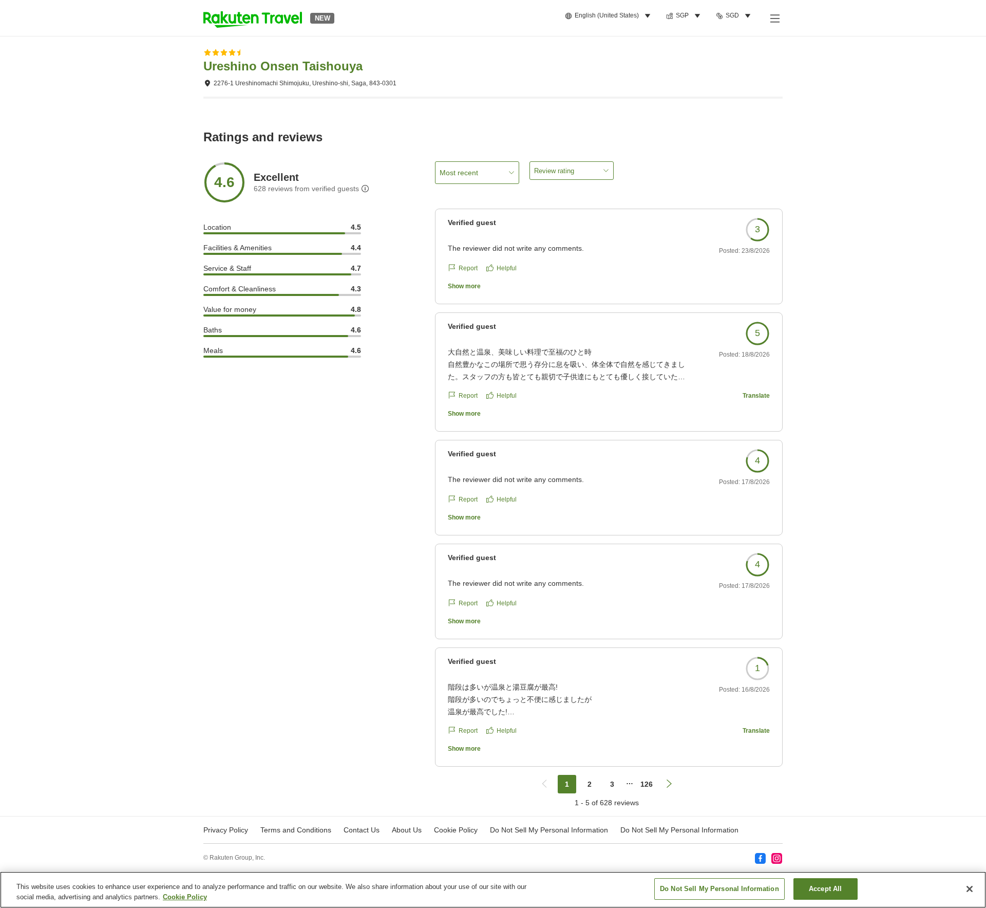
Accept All (825, 889)
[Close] (969, 889)
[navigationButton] (544, 784)
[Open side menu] (774, 18)
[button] (252, 18)
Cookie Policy (185, 897)
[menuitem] (609, 16)
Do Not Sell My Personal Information (679, 830)
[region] (493, 890)
